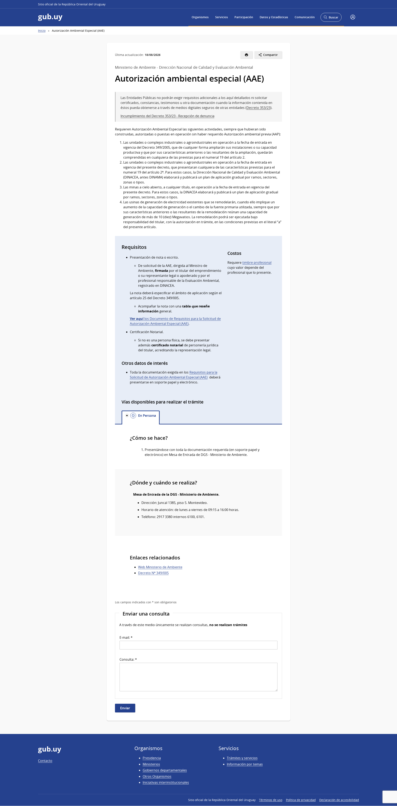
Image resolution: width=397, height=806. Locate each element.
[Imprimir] (246, 55)
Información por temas (245, 764)
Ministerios (151, 764)
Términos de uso (270, 800)
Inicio (41, 31)
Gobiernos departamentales (165, 770)
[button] (353, 17)
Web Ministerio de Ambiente (160, 567)
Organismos (200, 17)
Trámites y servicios (242, 758)
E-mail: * (126, 637)
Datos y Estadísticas (274, 17)
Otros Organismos (157, 776)
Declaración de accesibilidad (339, 800)
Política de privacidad (301, 800)
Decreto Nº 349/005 (153, 573)
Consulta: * (128, 659)
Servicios (221, 17)
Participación (243, 17)
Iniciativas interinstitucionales (166, 782)
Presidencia (152, 758)
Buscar (331, 18)
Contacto (45, 760)
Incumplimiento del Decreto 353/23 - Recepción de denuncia (167, 116)
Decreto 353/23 (258, 107)
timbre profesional (256, 262)
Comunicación (305, 17)
